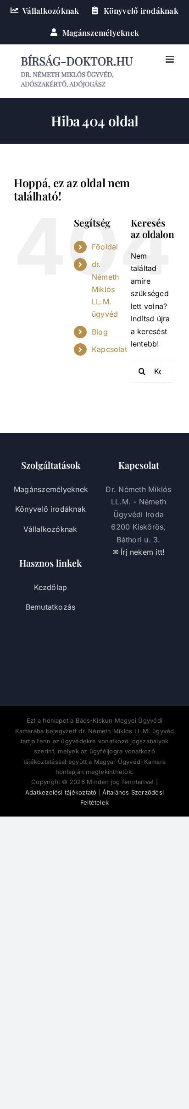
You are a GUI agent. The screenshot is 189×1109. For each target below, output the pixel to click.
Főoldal (105, 246)
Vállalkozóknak (50, 529)
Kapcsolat (109, 349)
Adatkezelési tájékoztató (61, 792)
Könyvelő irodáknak (50, 509)
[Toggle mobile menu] (170, 59)
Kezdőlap (50, 587)
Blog (100, 331)
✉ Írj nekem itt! (138, 552)
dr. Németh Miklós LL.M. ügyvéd (105, 289)
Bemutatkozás (51, 606)
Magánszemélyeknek (51, 489)
